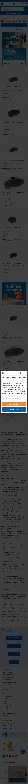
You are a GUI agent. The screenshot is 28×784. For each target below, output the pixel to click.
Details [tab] (14, 377)
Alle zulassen (14, 404)
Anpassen (13, 409)
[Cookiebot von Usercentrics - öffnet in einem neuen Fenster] (19, 373)
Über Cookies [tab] (22, 377)
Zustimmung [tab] (5, 377)
